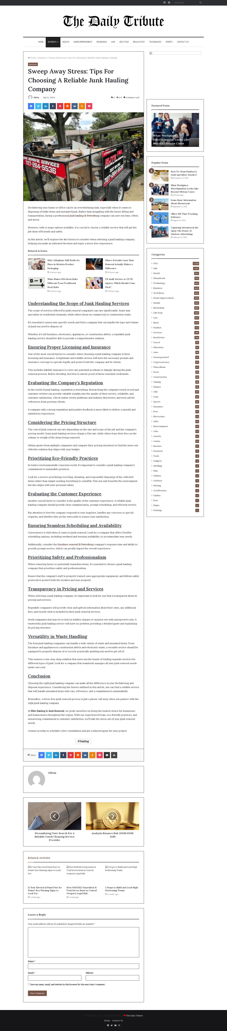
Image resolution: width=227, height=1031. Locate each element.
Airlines (157, 475)
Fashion (157, 327)
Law (113, 42)
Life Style (124, 42)
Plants (156, 505)
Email (31, 973)
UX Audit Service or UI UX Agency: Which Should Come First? (120, 283)
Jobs (155, 431)
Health (66, 42)
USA (155, 263)
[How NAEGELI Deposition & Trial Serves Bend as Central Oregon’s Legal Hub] (84, 875)
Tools (156, 456)
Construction (160, 377)
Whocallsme (159, 367)
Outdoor (157, 480)
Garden (156, 495)
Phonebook (159, 278)
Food (156, 372)
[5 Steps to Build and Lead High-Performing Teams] (122, 875)
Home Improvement (83, 42)
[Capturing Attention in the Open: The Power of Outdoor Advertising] (159, 232)
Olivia (36, 97)
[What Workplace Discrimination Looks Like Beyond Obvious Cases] (159, 189)
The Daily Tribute (134, 1015)
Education (158, 347)
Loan (155, 396)
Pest (155, 500)
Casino (156, 441)
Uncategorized (161, 357)
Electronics (159, 416)
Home (41, 42)
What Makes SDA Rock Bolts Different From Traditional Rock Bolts (62, 283)
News (156, 322)
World (156, 273)
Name (31, 961)
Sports (169, 42)
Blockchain (158, 308)
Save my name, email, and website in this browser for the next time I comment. (67, 984)
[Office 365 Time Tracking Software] (159, 218)
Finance (157, 387)
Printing (157, 510)
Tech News (158, 293)
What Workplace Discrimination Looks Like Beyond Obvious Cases (171, 139)
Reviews (157, 446)
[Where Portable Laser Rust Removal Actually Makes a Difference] (94, 264)
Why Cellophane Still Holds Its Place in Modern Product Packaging (63, 264)
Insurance (102, 42)
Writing (157, 485)
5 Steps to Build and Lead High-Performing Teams (122, 889)
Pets (155, 411)
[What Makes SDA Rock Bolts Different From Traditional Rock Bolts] (36, 283)
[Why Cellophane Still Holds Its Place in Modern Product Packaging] (36, 264)
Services (157, 332)
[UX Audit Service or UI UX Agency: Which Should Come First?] (94, 283)
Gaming (157, 382)
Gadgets (157, 461)
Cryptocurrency (161, 362)
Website (89, 973)
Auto (155, 352)
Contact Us (183, 42)
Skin (155, 471)
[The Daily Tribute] (113, 21)
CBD (155, 392)
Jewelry (157, 436)
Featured (157, 451)
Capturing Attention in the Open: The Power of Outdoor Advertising (184, 230)
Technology (155, 42)
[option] (175, 130)
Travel (156, 342)
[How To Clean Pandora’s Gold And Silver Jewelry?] (159, 176)
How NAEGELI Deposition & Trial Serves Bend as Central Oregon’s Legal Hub (82, 890)
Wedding (157, 466)
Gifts (155, 421)
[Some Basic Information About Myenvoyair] (159, 204)
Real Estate (139, 42)
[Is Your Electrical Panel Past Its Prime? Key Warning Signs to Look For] (45, 875)
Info (155, 268)
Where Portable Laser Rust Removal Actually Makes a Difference (119, 264)
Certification (159, 490)
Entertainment (160, 426)
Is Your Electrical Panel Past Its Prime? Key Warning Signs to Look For (45, 890)
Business (52, 42)
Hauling (84, 741)
